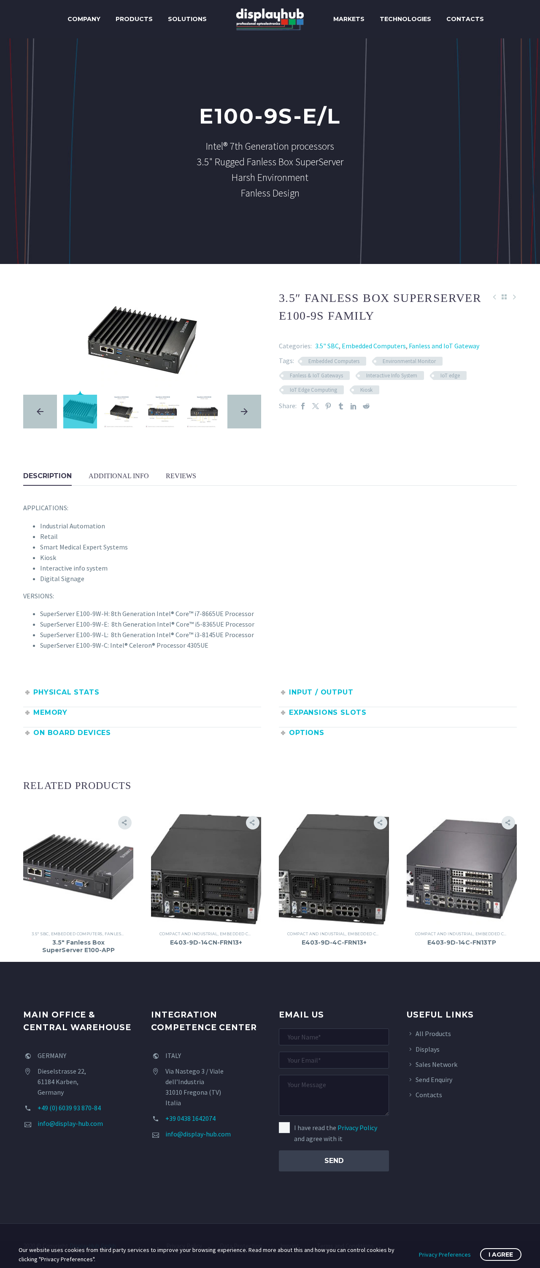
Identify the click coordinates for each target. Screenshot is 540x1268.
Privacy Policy (357, 1127)
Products (134, 19)
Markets (348, 19)
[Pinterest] (328, 406)
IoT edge (450, 375)
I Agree (501, 1254)
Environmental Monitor (409, 361)
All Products (433, 1033)
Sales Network (436, 1064)
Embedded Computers (374, 346)
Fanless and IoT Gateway (444, 346)
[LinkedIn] (353, 406)
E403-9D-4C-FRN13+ (334, 942)
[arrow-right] (244, 411)
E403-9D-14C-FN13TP (461, 942)
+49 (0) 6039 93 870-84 (69, 1108)
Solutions (187, 19)
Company (84, 19)
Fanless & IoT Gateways (316, 375)
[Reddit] (366, 406)
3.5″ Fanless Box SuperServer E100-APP (78, 946)
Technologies (405, 19)
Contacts (465, 19)
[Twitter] (315, 406)
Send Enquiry (434, 1079)
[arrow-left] (40, 411)
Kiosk (366, 389)
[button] (125, 822)
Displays (428, 1049)
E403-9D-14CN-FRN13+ (206, 942)
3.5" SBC (327, 346)
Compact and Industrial (188, 933)
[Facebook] (303, 406)
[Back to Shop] (504, 296)
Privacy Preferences (445, 1254)
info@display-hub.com (70, 1123)
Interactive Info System (391, 375)
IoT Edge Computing (313, 389)
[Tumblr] (341, 406)
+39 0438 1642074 (190, 1118)
